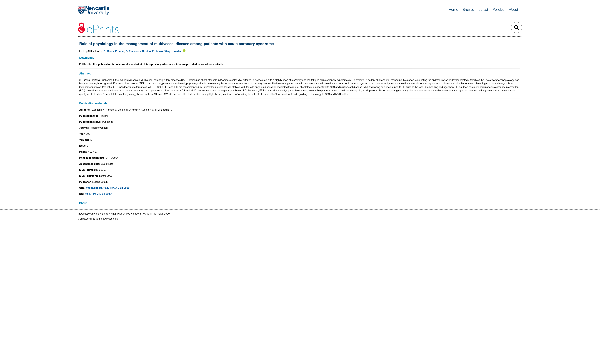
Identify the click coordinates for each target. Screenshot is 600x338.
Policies (498, 10)
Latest (483, 10)
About (513, 10)
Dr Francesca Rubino (138, 51)
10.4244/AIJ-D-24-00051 (99, 194)
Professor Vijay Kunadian (167, 51)
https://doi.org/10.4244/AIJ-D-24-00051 (108, 187)
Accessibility (111, 218)
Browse (468, 10)
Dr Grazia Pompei (114, 51)
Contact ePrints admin (90, 218)
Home (453, 10)
